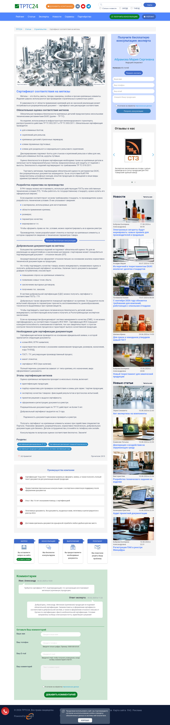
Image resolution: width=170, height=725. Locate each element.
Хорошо (85, 720)
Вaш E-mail (21, 653)
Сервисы (69, 16)
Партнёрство (84, 16)
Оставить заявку (24, 559)
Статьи (31, 16)
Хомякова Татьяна (121, 442)
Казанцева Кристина (121, 510)
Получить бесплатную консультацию (61, 240)
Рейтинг (20, 16)
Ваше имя (21, 633)
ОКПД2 (125, 8)
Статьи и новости (109, 8)
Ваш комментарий (24, 666)
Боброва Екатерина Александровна (121, 225)
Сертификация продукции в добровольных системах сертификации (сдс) (44, 449)
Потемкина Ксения (120, 298)
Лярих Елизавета (120, 411)
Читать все (147, 197)
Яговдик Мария (119, 263)
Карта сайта (119, 710)
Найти (149, 5)
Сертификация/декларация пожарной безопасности (68, 444)
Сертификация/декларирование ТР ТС (32, 444)
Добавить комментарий (61, 694)
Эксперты (44, 16)
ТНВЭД (136, 8)
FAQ (129, 710)
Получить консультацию (133, 111)
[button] (132, 182)
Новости (57, 16)
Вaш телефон (22, 642)
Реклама (137, 710)
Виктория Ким (119, 476)
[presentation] (115, 155)
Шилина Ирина (119, 334)
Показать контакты (133, 73)
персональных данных (71, 687)
